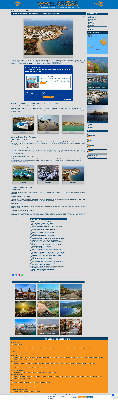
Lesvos (39, 372)
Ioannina (47, 348)
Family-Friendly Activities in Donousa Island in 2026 (45, 237)
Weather (91, 29)
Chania (15, 353)
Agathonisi (15, 363)
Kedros (61, 142)
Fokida (34, 348)
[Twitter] (15, 275)
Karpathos (41, 363)
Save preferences (82, 397)
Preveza (71, 348)
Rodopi (87, 376)
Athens (35, 192)
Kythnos (74, 357)
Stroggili (91, 25)
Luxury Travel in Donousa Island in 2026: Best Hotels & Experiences (48, 252)
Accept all (90, 397)
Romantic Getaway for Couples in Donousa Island (44, 260)
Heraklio (21, 353)
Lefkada (38, 367)
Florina (38, 376)
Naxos (24, 110)
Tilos (94, 363)
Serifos (15, 359)
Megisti (67, 363)
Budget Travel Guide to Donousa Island (41, 225)
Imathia (50, 376)
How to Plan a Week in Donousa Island (41, 247)
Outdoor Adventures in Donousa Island (42, 258)
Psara (49, 372)
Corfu (14, 367)
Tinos (35, 359)
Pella (77, 376)
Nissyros (73, 363)
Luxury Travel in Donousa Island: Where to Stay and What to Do (47, 254)
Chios (24, 372)
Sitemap (91, 127)
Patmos (79, 363)
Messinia (49, 382)
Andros (26, 357)
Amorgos (58, 192)
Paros (95, 357)
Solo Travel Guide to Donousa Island (41, 264)
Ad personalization (53, 396)
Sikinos (25, 359)
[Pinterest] (18, 275)
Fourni (28, 372)
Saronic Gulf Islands (92, 155)
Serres (100, 376)
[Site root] (18, 3)
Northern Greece (91, 150)
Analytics (51, 398)
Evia (21, 391)
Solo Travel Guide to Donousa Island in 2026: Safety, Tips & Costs (48, 266)
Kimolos (61, 357)
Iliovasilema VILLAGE (46, 77)
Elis (31, 382)
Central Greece (91, 135)
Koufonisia (67, 357)
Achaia (15, 382)
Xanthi (28, 378)
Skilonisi (91, 23)
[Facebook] (12, 275)
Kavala (62, 376)
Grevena (45, 376)
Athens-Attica (90, 133)
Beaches (91, 28)
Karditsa (53, 348)
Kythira (32, 367)
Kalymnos (34, 363)
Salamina (37, 386)
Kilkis (67, 376)
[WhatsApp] (21, 275)
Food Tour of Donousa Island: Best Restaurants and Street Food (47, 244)
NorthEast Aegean (17, 370)
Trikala (83, 348)
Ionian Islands (91, 145)
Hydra (26, 386)
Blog (56, 281)
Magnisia (65, 348)
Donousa (39, 357)
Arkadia (27, 382)
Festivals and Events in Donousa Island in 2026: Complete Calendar (48, 238)
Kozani (72, 376)
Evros (33, 376)
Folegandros (46, 357)
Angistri (21, 386)
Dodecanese (90, 143)
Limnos (44, 372)
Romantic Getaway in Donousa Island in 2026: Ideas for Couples (48, 261)
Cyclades (22, 10)
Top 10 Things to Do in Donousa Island (41, 270)
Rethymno (32, 353)
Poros (31, 386)
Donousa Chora (55, 61)
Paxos (43, 367)
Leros (61, 363)
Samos (55, 372)
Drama (28, 376)
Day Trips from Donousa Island (39, 231)
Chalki (28, 363)
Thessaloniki (22, 378)
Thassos (15, 378)
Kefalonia (25, 367)
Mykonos (54, 108)
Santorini (101, 357)
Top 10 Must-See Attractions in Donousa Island (43, 269)
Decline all (74, 397)
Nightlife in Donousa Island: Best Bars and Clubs (44, 257)
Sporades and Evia (91, 157)
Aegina (15, 386)
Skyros (38, 391)
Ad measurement (63, 396)
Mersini (91, 22)
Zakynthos (49, 367)
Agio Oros (15, 376)
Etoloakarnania (21, 348)
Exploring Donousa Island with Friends (41, 234)
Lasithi (26, 353)
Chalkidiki (22, 376)
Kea (56, 357)
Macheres (91, 20)
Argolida (21, 382)
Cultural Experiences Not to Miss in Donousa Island (44, 229)
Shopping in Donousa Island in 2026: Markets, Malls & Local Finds (48, 263)
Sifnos (20, 359)
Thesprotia (77, 348)
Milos (79, 357)
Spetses (43, 386)
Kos (52, 363)
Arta (14, 348)
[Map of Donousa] (97, 44)
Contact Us (92, 126)
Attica (20, 344)
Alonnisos (15, 391)
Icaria (34, 372)
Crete (88, 138)
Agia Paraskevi (93, 16)
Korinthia (37, 382)
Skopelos (32, 391)
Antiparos (32, 357)
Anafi (21, 357)
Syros (30, 359)
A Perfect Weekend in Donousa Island (41, 221)
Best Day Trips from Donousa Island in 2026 (42, 223)
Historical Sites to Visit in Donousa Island (42, 246)
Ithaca (19, 367)
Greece (15, 10)
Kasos (47, 363)
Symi (89, 363)
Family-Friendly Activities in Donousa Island (43, 235)
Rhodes (84, 363)
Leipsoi (56, 363)
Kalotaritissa (92, 19)
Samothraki (94, 376)
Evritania (29, 348)
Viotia (88, 348)
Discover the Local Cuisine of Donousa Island (43, 232)
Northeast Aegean (91, 148)
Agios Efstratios (17, 372)
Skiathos (26, 391)
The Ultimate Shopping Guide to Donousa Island (44, 267)
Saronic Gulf (15, 385)
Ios (51, 357)
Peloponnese (90, 152)
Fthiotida (41, 348)
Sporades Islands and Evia (19, 389)
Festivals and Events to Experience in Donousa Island (45, 240)
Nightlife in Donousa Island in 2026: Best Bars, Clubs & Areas (47, 255)
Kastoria (57, 376)
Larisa (58, 348)
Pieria (82, 376)
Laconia (43, 382)
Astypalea (22, 363)
